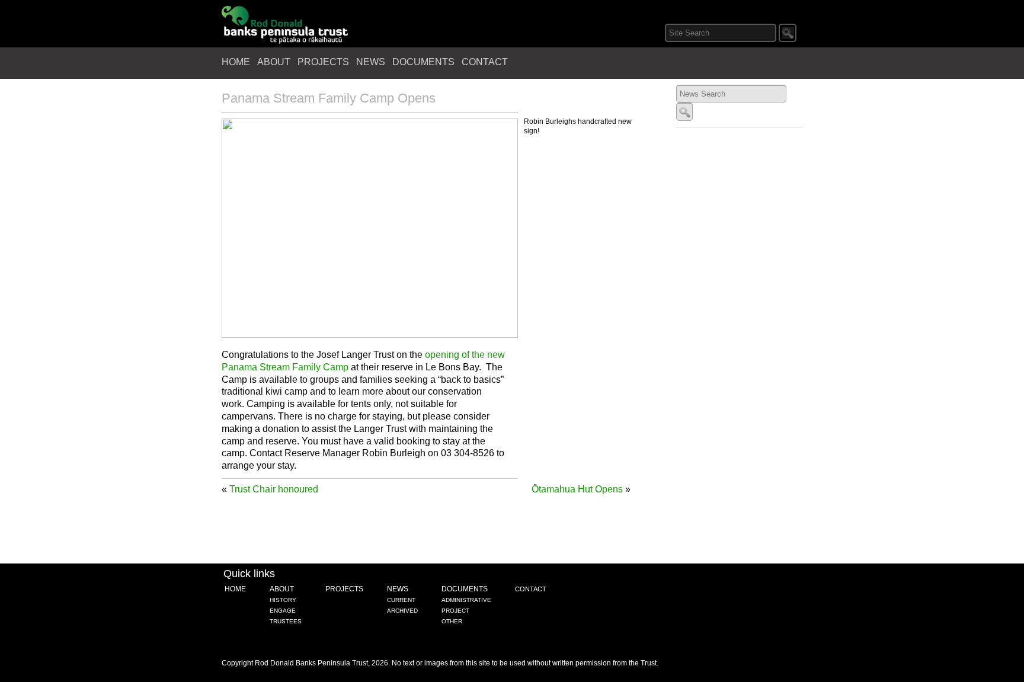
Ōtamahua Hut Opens (577, 489)
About (273, 62)
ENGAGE (283, 610)
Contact (485, 62)
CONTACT (530, 589)
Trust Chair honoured (273, 489)
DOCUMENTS (464, 589)
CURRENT (401, 600)
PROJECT (455, 610)
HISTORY (283, 600)
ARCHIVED (402, 610)
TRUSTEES (286, 621)
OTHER (451, 621)
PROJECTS (344, 589)
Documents (423, 62)
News (370, 62)
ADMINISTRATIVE (466, 600)
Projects (323, 62)
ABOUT (282, 589)
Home (236, 62)
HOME (235, 589)
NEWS (397, 589)
